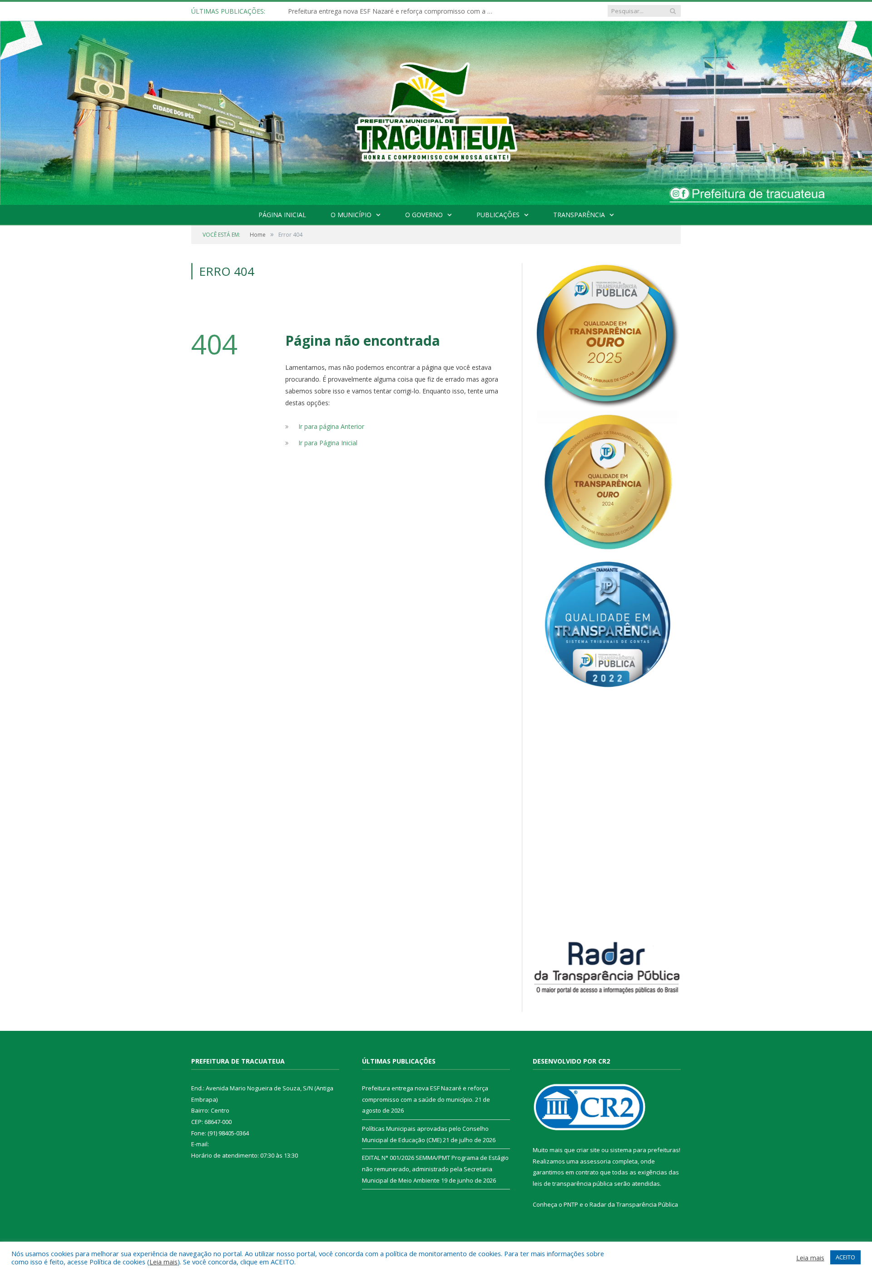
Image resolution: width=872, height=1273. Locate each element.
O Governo (424, 214)
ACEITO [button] (845, 1257)
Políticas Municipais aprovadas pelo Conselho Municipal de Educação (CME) (392, 11)
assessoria (595, 1161)
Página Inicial (282, 214)
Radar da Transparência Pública (634, 1204)
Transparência (579, 214)
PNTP (571, 1204)
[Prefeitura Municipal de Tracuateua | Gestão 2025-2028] (436, 123)
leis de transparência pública (573, 1183)
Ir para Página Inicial (327, 442)
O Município (351, 214)
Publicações (498, 214)
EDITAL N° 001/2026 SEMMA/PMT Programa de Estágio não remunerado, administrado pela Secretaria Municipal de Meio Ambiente (435, 1169)
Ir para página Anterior (331, 426)
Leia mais (163, 1262)
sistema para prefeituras (644, 1150)
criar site (588, 1150)
